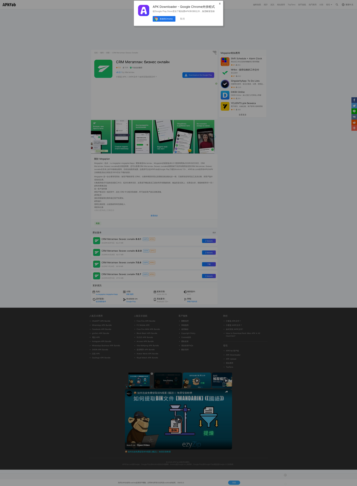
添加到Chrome (166, 19)
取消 (182, 19)
